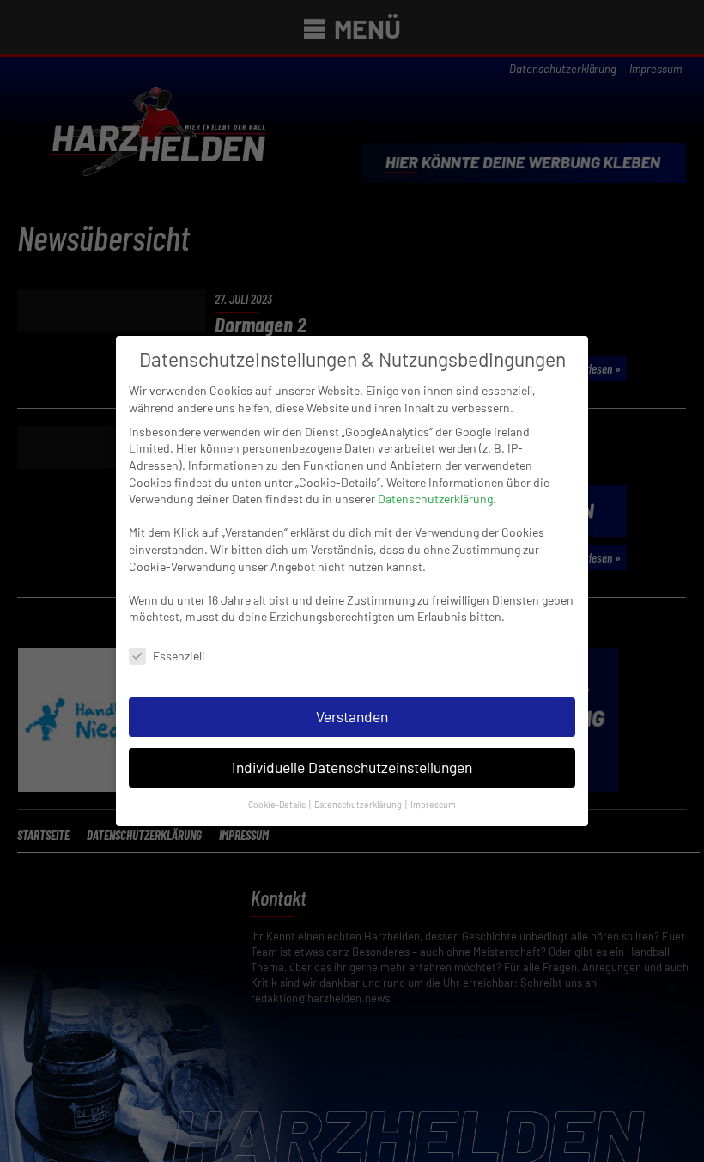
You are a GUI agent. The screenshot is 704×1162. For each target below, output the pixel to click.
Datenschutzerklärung (435, 498)
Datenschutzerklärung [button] (359, 804)
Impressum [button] (433, 804)
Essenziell (178, 655)
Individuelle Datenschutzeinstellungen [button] (352, 766)
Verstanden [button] (352, 716)
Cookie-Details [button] (277, 804)
